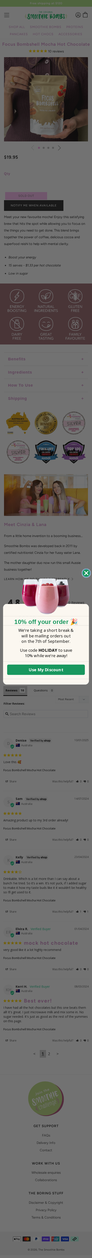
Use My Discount (46, 669)
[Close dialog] (86, 573)
